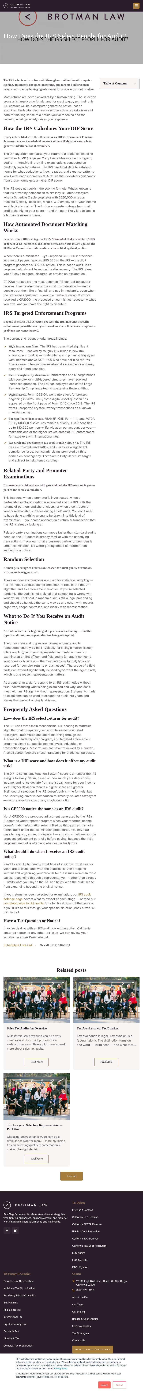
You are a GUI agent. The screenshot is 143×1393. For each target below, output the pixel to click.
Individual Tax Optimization (19, 1288)
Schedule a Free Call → (19, 945)
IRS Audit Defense (82, 1209)
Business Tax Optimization (18, 1281)
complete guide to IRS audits (23, 903)
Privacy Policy (60, 1368)
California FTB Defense (85, 1217)
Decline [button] (119, 1384)
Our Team (77, 1304)
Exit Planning (10, 1302)
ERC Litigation (80, 1267)
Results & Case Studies (85, 1318)
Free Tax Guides (81, 1325)
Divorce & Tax (11, 1338)
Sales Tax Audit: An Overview (27, 1028)
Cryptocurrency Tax (14, 1324)
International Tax (12, 1316)
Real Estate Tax (12, 1309)
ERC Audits (78, 1252)
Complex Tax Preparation (17, 1345)
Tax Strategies (80, 1333)
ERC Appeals (79, 1260)
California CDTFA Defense (87, 1224)
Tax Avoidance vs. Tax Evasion (97, 1028)
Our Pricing (78, 1311)
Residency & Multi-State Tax (19, 1295)
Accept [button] (104, 1384)
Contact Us (78, 1340)
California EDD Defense (85, 1238)
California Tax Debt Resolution (89, 1245)
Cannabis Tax (11, 1331)
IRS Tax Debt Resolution (86, 1231)
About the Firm (80, 1297)
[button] (134, 83)
